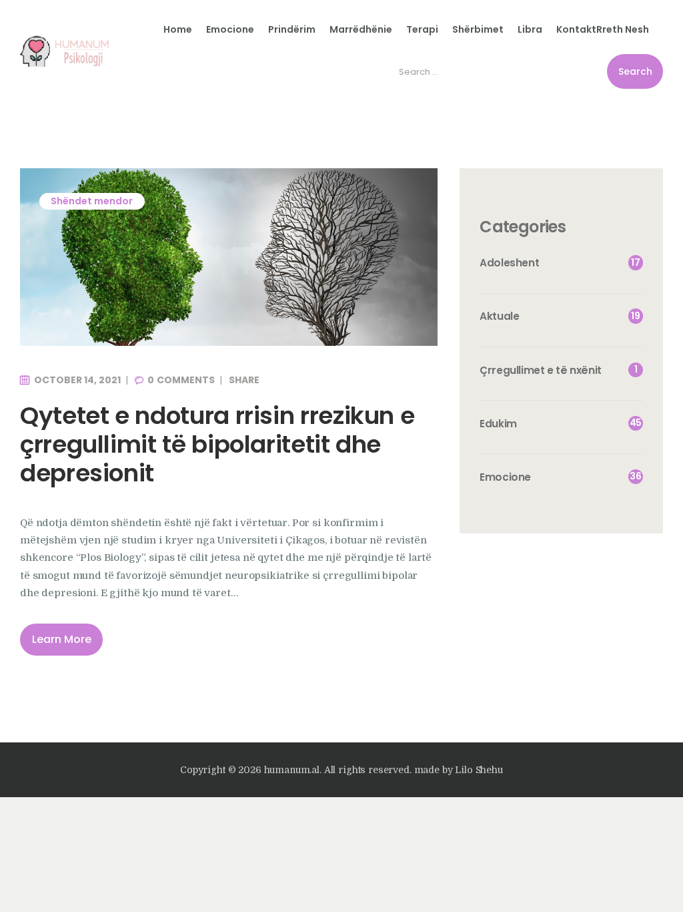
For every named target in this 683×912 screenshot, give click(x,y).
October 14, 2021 (77, 380)
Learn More (61, 639)
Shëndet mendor (92, 201)
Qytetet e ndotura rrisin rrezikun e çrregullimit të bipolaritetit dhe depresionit (217, 444)
